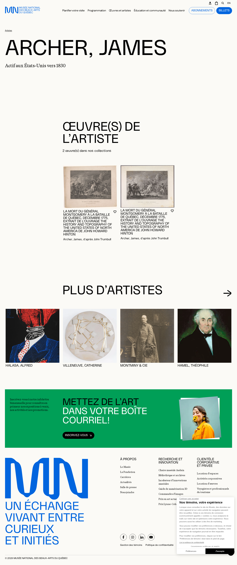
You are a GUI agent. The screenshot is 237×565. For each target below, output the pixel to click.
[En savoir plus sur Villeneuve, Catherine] (90, 336)
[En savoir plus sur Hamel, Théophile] (204, 336)
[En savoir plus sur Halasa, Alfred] (32, 336)
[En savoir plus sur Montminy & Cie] (147, 336)
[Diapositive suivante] (227, 293)
